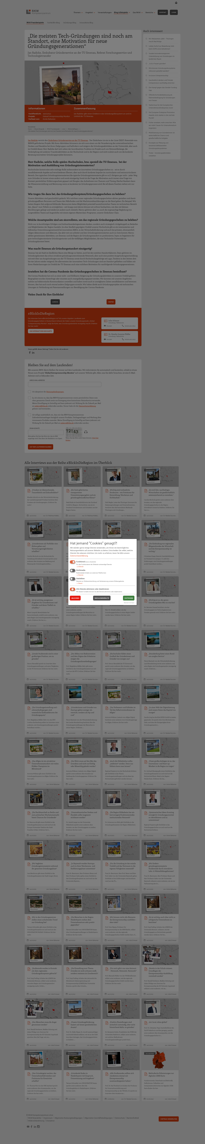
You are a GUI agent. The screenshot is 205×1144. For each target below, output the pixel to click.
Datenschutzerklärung (79, 555)
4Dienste (79, 566)
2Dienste (79, 574)
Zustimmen (128, 598)
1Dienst (79, 583)
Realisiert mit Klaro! (129, 602)
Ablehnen (75, 598)
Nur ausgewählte (102, 598)
